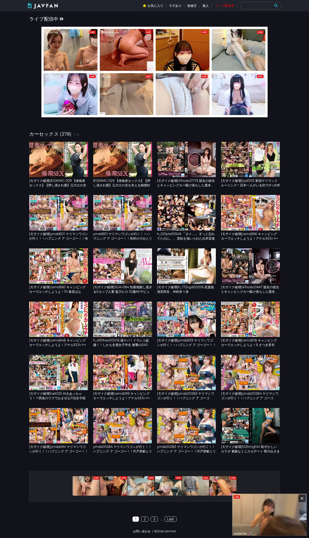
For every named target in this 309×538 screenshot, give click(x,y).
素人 (205, 6)
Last (170, 519)
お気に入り (155, 6)
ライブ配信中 (224, 6)
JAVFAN (46, 5)
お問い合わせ (142, 531)
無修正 (192, 6)
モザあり (175, 6)
